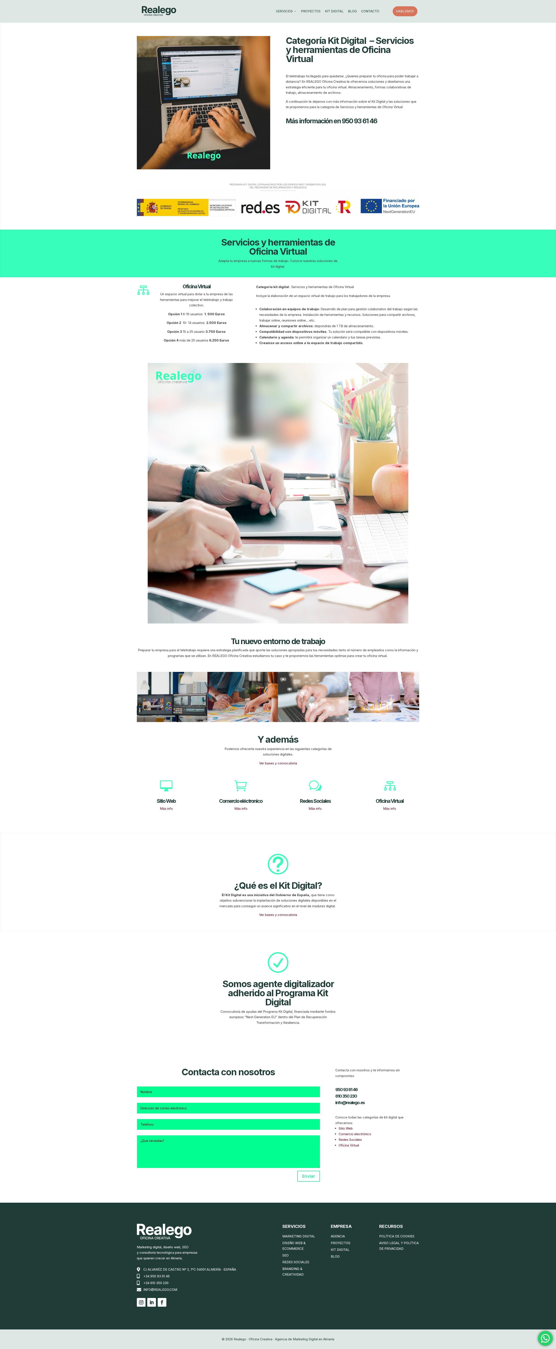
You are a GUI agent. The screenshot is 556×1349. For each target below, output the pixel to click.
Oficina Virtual (349, 1145)
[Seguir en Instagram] (141, 1302)
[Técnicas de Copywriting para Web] (313, 721)
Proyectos (311, 11)
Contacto (370, 11)
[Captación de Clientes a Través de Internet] (242, 721)
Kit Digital (334, 11)
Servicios (286, 11)
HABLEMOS (406, 11)
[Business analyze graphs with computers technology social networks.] (384, 721)
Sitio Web (346, 1128)
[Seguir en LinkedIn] (151, 1302)
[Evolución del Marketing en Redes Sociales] (172, 721)
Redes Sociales (350, 1140)
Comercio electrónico (355, 1134)
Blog (352, 11)
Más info (166, 808)
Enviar (308, 1176)
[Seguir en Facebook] (162, 1302)
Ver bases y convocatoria (278, 763)
